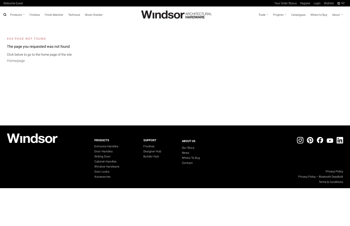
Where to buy (191, 157)
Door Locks (101, 171)
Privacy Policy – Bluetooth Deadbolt (320, 176)
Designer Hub (152, 151)
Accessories (102, 176)
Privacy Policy (334, 171)
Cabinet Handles (105, 161)
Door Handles (103, 151)
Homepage (16, 60)
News (185, 152)
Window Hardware (107, 166)
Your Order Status (285, 3)
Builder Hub (151, 156)
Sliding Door (102, 156)
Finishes (149, 146)
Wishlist (329, 3)
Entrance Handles (106, 146)
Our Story (188, 147)
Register (305, 3)
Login (317, 3)
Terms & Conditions (331, 182)
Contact (187, 162)
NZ (343, 3)
